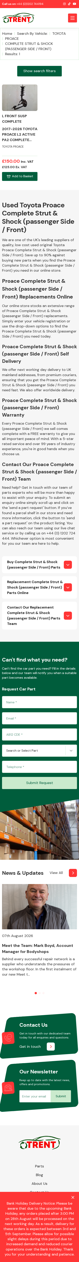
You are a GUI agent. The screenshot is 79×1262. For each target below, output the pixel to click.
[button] (36, 993)
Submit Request (39, 782)
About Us (39, 1183)
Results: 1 (12, 54)
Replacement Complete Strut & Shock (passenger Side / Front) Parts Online (35, 587)
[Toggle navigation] (72, 18)
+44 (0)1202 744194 (30, 4)
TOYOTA (59, 33)
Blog (39, 1174)
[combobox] (39, 751)
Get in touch (30, 1046)
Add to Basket (22, 176)
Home (7, 33)
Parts (39, 1166)
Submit (61, 1096)
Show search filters (39, 71)
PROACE (12, 38)
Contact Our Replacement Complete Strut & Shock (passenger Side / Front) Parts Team (33, 615)
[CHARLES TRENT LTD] (20, 18)
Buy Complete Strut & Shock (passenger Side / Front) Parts (33, 564)
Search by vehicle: (32, 33)
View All (56, 872)
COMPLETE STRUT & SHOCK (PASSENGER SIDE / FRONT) (29, 46)
